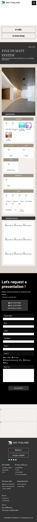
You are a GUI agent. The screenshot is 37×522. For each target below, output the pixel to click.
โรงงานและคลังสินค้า (21, 474)
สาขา (3, 472)
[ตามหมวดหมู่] (18, 433)
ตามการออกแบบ (21, 484)
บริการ (4, 505)
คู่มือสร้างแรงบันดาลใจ (8, 484)
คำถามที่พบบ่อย (7, 507)
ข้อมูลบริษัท (5, 470)
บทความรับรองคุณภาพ (8, 486)
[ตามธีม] (18, 420)
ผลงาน (4, 495)
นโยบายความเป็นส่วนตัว (10, 510)
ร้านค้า (17, 470)
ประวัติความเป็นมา (7, 467)
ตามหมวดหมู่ (18, 36)
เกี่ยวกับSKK (6, 465)
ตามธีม (18, 29)
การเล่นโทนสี (18, 472)
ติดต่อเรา (18, 450)
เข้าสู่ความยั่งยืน (18, 455)
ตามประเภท (5, 498)
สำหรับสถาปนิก (7, 481)
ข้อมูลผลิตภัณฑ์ (22, 481)
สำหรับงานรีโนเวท (21, 465)
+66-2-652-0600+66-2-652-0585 (15, 305)
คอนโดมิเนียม (19, 467)
